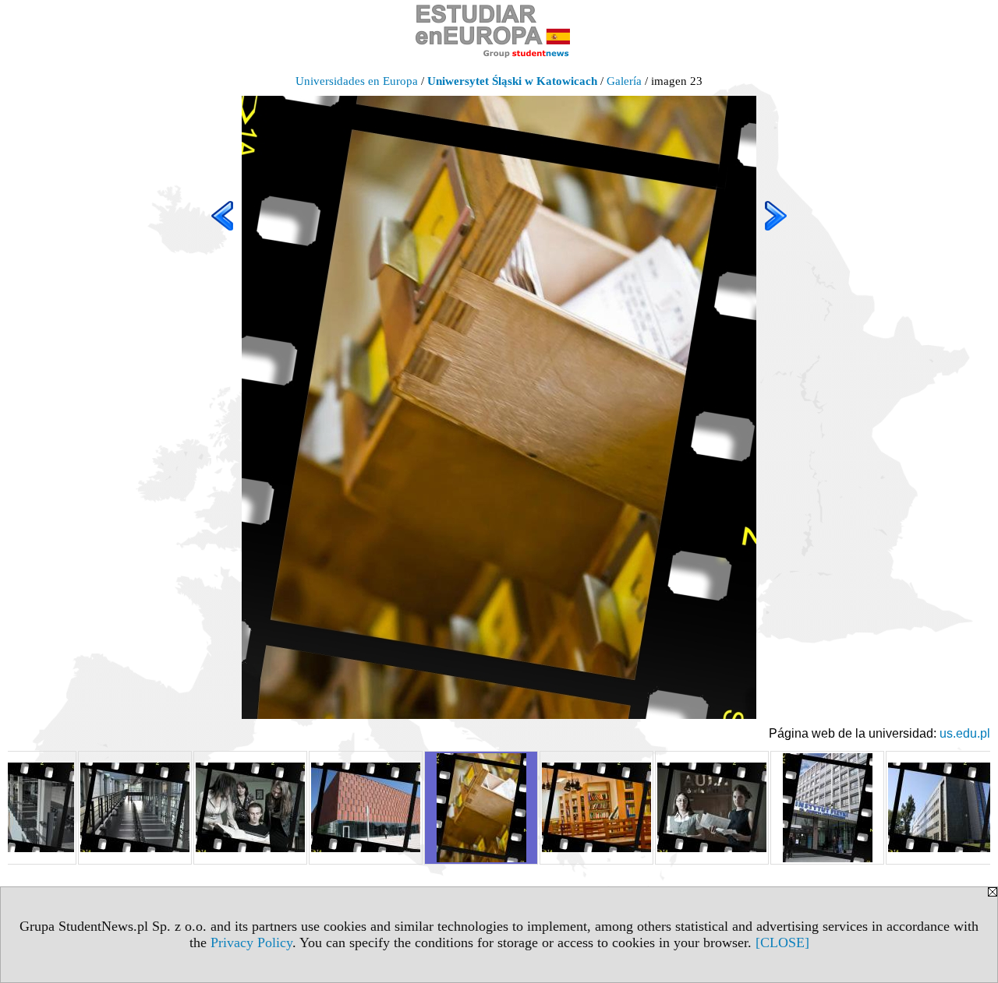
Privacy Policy (251, 942)
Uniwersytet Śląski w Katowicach (512, 81)
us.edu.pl (965, 733)
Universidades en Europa (357, 81)
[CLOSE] (782, 942)
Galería (624, 81)
